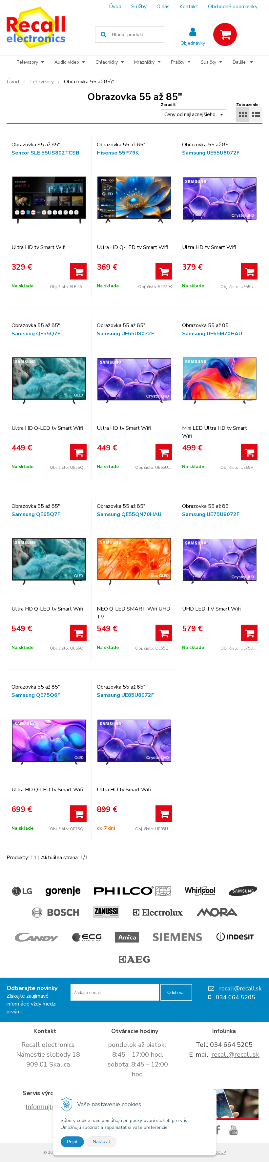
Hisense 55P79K (118, 152)
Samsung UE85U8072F (125, 695)
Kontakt (188, 6)
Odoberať (176, 992)
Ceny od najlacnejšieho (190, 114)
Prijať (72, 1141)
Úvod (115, 6)
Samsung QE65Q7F (35, 514)
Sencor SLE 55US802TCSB (45, 152)
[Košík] (225, 34)
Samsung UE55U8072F (210, 152)
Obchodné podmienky (233, 6)
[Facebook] (219, 1130)
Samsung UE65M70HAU (212, 333)
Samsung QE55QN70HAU (129, 514)
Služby (139, 6)
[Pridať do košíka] (78, 271)
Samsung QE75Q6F (35, 695)
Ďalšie (240, 62)
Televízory (41, 81)
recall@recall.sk (235, 1054)
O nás (163, 6)
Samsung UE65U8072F (125, 333)
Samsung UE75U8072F (210, 514)
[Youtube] (234, 1130)
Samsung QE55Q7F (35, 333)
